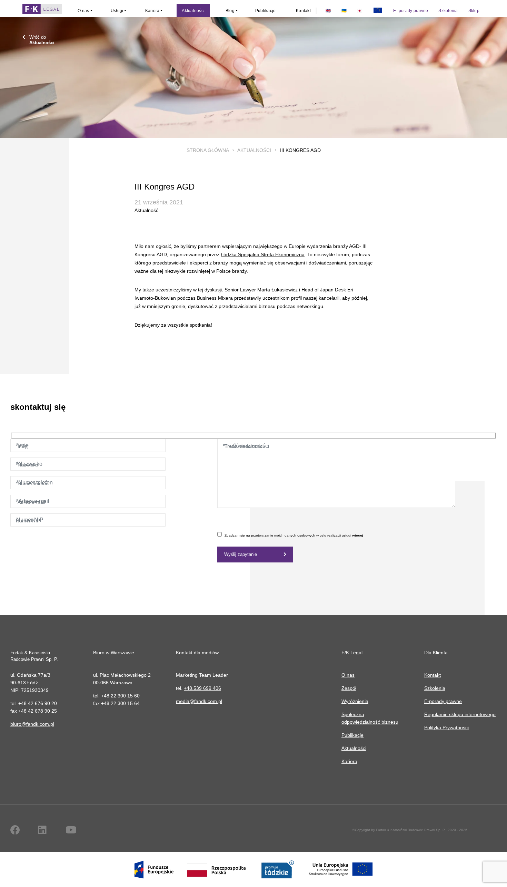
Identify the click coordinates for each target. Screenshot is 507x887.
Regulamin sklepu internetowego (460, 714)
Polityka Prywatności (446, 727)
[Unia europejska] (377, 10)
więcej (357, 535)
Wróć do (41, 40)
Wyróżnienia (354, 701)
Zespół (348, 688)
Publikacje (352, 735)
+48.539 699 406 (202, 688)
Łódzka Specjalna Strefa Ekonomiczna (263, 254)
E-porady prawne (443, 701)
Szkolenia (434, 688)
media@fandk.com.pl (199, 701)
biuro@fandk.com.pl (32, 724)
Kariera (349, 761)
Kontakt (432, 675)
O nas (348, 675)
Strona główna (208, 150)
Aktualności (254, 150)
